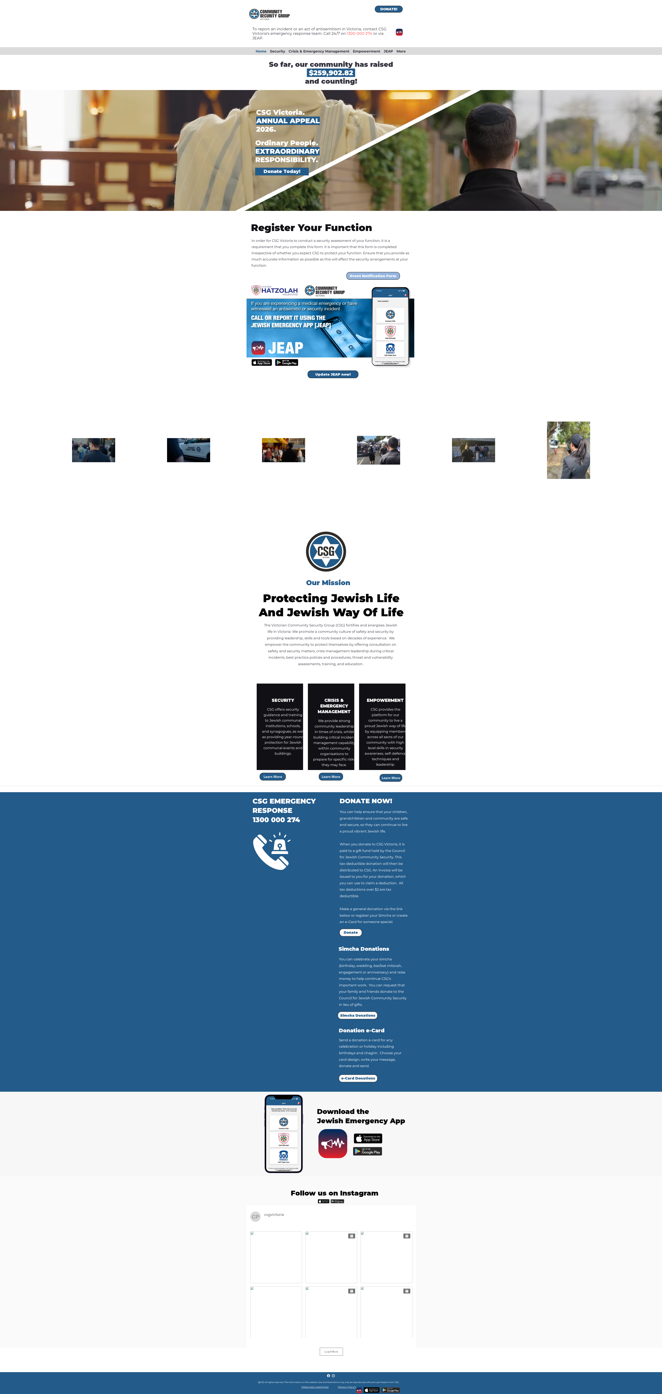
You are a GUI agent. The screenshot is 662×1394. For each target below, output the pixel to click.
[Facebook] (328, 1376)
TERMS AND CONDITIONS (315, 1387)
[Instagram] (333, 1376)
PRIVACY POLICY (347, 1387)
